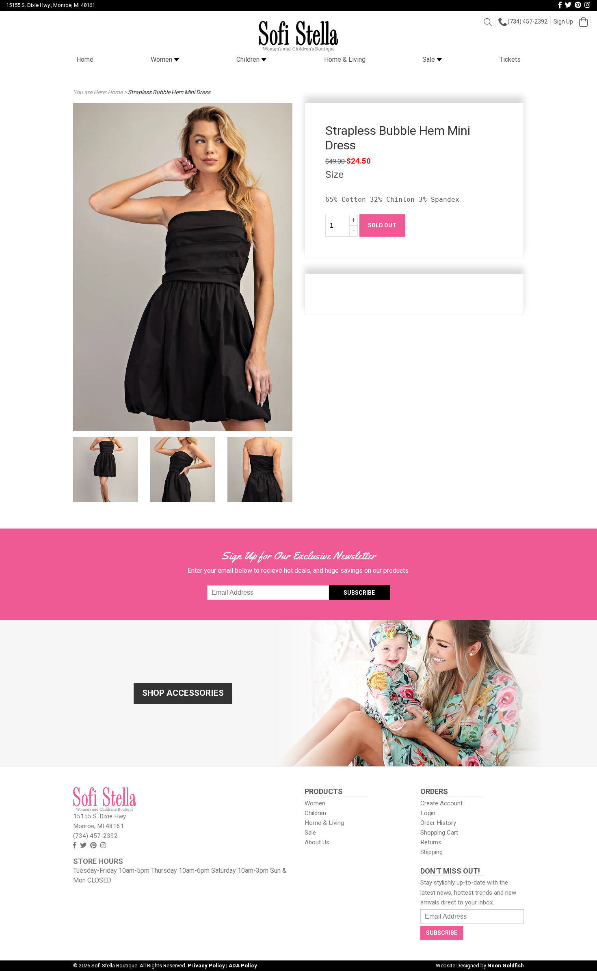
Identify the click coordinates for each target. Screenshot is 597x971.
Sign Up (563, 21)
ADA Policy (243, 965)
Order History (438, 822)
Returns (430, 842)
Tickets (510, 59)
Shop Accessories (183, 693)
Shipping (431, 852)
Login (427, 813)
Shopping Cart (439, 832)
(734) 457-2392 (527, 21)
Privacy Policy (206, 965)
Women (162, 59)
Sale (429, 59)
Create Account (441, 803)
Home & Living (345, 59)
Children (248, 59)
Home (84, 59)
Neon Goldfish (505, 965)
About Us (317, 842)
